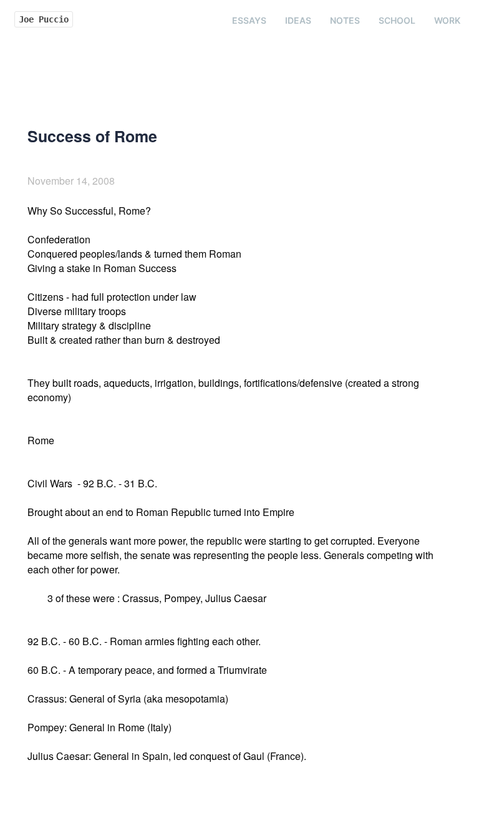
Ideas (298, 20)
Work (447, 20)
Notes (345, 20)
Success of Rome (92, 136)
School (397, 20)
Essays (249, 20)
